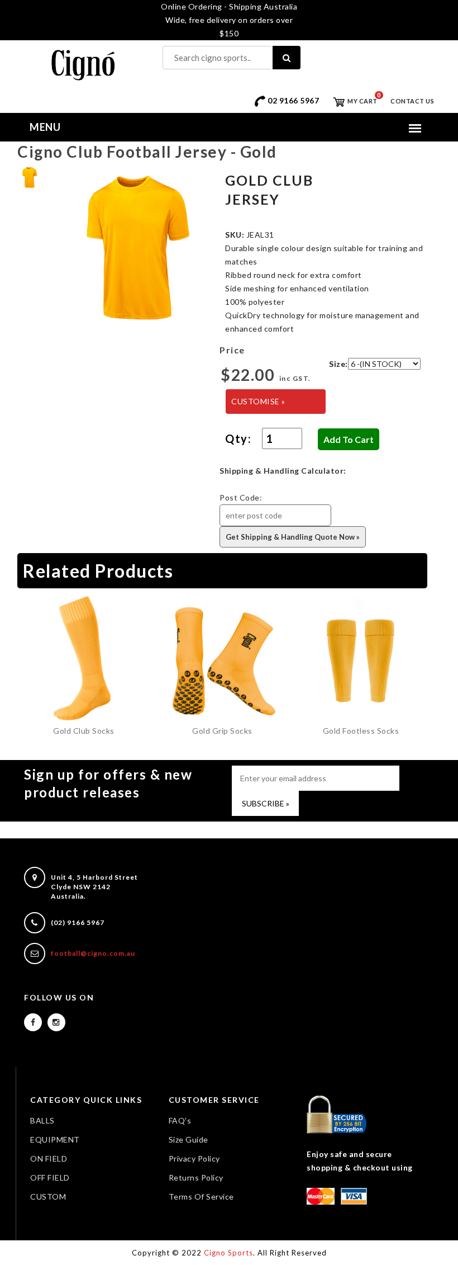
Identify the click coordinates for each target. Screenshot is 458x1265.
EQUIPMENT (55, 1139)
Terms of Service (201, 1196)
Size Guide (188, 1139)
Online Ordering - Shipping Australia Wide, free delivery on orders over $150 (229, 20)
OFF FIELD (50, 1177)
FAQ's (180, 1120)
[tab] (29, 176)
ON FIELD (48, 1158)
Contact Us (412, 101)
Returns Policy (196, 1177)
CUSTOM (48, 1196)
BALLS (42, 1120)
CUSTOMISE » (258, 401)
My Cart (362, 101)
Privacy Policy (194, 1158)
